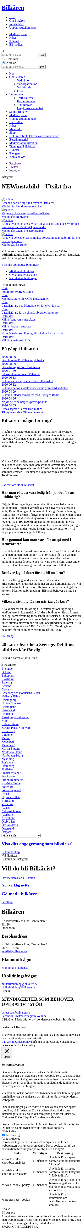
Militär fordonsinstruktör (16, 324)
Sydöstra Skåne (11, 783)
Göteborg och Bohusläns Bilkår (21, 693)
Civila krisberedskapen (23, 274)
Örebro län (8, 821)
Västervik (7, 804)
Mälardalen (8, 745)
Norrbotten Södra (12, 755)
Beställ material (18, 139)
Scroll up (7, 902)
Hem (12, 17)
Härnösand (8, 710)
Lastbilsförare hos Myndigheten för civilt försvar (31, 303)
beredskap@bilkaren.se (16, 1012)
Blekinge (7, 668)
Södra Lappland (11, 790)
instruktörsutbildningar (23, 278)
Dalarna (6, 672)
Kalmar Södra (10, 724)
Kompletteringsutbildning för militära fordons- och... (33, 331)
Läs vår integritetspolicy (16, 1041)
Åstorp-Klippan (11, 811)
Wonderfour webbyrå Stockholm (55, 1019)
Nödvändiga (13, 1135)
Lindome (7, 734)
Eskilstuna (8, 679)
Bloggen (14, 153)
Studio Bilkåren (18, 111)
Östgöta (6, 832)
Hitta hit (6, 990)
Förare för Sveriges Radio (17, 290)
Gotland (6, 686)
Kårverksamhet (26, 101)
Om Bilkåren (17, 20)
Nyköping (8, 759)
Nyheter (14, 150)
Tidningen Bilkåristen (22, 146)
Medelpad (8, 741)
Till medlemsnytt (33, 412)
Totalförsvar (24, 104)
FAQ (20, 90)
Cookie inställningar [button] (64, 1041)
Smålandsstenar (11, 772)
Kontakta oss (17, 157)
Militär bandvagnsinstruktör (18, 317)
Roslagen (7, 762)
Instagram (15, 170)
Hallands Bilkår (11, 696)
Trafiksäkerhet (25, 97)
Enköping (8, 675)
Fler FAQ (7, 636)
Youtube (41, 1016)
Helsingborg (9, 700)
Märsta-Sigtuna (11, 748)
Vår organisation (27, 84)
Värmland (8, 800)
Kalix (5, 720)
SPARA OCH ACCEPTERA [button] (20, 1226)
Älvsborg (7, 814)
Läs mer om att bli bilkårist (18, 485)
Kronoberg (8, 731)
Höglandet (8, 713)
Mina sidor (15, 129)
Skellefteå (8, 769)
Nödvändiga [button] (9, 1131)
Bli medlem (16, 44)
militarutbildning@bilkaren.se (20, 984)
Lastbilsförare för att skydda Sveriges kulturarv (30, 310)
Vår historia (24, 87)
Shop (12, 132)
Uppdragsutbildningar (22, 27)
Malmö (6, 738)
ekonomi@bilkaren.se (15, 967)
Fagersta (7, 682)
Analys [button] (6, 1208)
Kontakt (14, 41)
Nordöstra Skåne (12, 752)
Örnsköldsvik (10, 825)
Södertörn (8, 786)
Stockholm (8, 776)
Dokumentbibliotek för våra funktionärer (34, 136)
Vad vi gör (23, 80)
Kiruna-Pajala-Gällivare (16, 727)
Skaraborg (8, 766)
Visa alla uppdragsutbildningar (20, 264)
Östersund (8, 828)
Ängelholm (8, 818)
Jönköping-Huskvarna (15, 717)
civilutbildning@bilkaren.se (18, 987)
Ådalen (6, 807)
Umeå (5, 793)
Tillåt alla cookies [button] (41, 1041)
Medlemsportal (18, 34)
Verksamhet (16, 24)
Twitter (13, 167)
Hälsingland (9, 706)
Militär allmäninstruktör (16, 338)
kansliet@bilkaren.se (14, 951)
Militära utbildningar (21, 271)
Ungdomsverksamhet (30, 108)
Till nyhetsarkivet (12, 412)
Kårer (12, 37)
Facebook (15, 163)
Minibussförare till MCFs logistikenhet (25, 297)
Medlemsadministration (23, 143)
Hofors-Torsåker (12, 703)
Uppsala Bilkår (11, 797)
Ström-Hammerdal (13, 779)
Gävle (5, 689)
